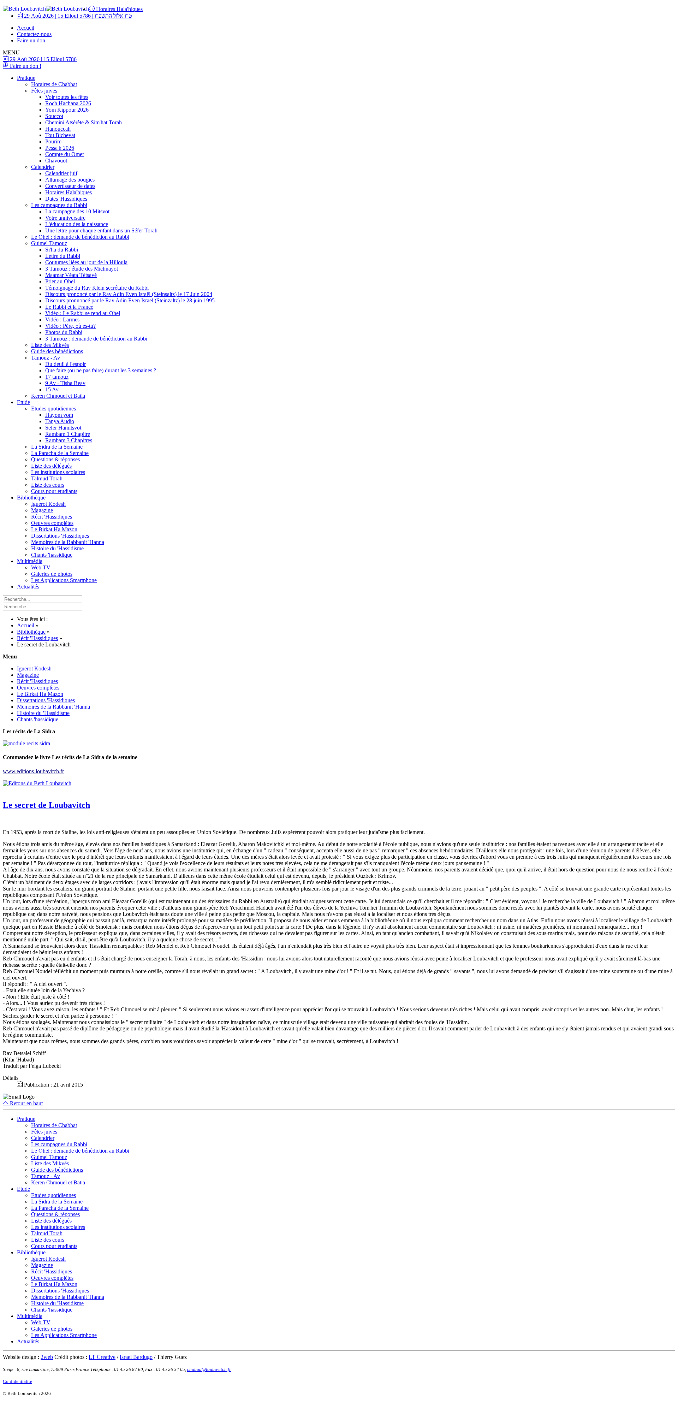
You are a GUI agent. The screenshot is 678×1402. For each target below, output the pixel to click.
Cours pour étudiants (54, 491)
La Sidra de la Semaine (57, 447)
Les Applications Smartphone (64, 580)
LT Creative (102, 1357)
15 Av (52, 389)
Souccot (54, 116)
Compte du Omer (64, 154)
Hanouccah (58, 129)
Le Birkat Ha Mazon (54, 529)
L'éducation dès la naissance (76, 224)
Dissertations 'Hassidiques (60, 536)
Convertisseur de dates (70, 186)
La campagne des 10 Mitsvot (77, 211)
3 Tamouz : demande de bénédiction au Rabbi (96, 339)
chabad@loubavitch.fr (209, 1369)
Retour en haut (25, 1103)
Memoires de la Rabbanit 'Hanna (67, 542)
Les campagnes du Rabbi (59, 205)
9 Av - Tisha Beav (65, 383)
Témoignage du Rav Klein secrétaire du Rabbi (97, 288)
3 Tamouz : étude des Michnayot (81, 269)
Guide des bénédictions (57, 351)
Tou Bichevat (60, 135)
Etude (23, 402)
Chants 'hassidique (51, 555)
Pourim (53, 141)
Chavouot (56, 161)
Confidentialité (17, 1381)
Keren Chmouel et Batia (58, 396)
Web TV (40, 567)
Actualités (28, 587)
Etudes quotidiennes (53, 409)
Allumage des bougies (70, 180)
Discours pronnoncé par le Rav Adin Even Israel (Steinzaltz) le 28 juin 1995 (130, 300)
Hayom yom (59, 415)
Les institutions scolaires (58, 472)
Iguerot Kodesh (48, 504)
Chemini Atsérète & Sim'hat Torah (83, 122)
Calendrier (42, 167)
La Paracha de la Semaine (60, 453)
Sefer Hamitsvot (63, 428)
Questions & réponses (55, 459)
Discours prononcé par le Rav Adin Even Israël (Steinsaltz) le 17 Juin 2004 (128, 294)
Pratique (26, 78)
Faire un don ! (24, 66)
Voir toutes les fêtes (66, 97)
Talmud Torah (47, 478)
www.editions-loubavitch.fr (33, 771)
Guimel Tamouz (49, 243)
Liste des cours (47, 485)
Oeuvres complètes (52, 523)
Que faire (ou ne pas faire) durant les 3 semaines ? (100, 370)
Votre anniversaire (65, 218)
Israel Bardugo (136, 1357)
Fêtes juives (44, 91)
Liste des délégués (51, 466)
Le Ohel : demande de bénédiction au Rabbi (80, 237)
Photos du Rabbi (63, 332)
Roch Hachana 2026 (68, 103)
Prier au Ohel (60, 281)
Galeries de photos (51, 574)
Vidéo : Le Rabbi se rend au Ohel (82, 313)
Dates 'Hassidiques (66, 199)
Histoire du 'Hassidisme (57, 548)
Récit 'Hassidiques (51, 517)
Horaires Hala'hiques (119, 9)
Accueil (25, 28)
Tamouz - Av (45, 358)
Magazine (42, 510)
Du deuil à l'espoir (65, 364)
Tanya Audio (59, 421)
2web (47, 1357)
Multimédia (29, 561)
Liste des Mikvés (50, 345)
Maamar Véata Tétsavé (71, 275)
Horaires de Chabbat (54, 84)
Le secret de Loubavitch (46, 805)
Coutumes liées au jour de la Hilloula (86, 262)
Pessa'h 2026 (59, 148)
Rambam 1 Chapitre (67, 434)
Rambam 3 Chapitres (68, 440)
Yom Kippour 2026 (67, 110)
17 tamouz (57, 377)
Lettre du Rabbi (62, 256)
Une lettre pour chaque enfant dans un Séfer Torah (101, 230)
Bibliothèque (31, 498)
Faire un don (31, 40)
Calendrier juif (61, 173)
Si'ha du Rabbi (61, 250)
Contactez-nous (34, 34)
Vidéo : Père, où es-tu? (70, 326)
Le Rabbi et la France (69, 307)
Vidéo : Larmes (62, 320)
